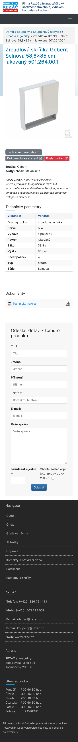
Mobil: (10, 610)
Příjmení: (17, 377)
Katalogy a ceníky (18, 578)
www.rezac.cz (24, 637)
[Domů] (10, 7)
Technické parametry (21, 152)
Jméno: (16, 362)
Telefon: (16, 393)
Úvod (10, 515)
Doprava (12, 551)
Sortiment (13, 569)
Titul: (14, 346)
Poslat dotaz (54, 158)
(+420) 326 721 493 (33, 601)
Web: (10, 637)
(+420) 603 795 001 (30, 610)
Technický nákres (24, 303)
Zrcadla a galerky (18, 36)
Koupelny (23, 32)
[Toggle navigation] (70, 18)
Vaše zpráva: (20, 424)
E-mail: (16, 408)
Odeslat (39, 487)
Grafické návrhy (17, 533)
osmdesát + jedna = (23, 471)
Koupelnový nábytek (47, 32)
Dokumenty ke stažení (22, 158)
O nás (10, 524)
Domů (10, 32)
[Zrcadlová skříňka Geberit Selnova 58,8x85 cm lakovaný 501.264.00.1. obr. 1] (39, 104)
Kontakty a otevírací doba (24, 560)
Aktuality (12, 542)
